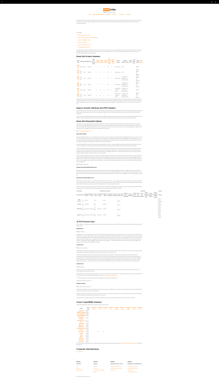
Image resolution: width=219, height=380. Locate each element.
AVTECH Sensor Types (82, 42)
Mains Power (81, 326)
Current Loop (81, 331)
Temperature (81, 310)
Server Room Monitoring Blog (98, 370)
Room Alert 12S (78, 78)
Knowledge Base (79, 370)
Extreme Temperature (81, 315)
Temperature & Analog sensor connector (129, 343)
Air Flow (81, 333)
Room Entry (81, 338)
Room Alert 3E (78, 67)
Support (128, 14)
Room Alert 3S (78, 72)
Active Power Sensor (81, 328)
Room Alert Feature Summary (84, 35)
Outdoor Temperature (81, 312)
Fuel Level (81, 340)
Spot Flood (81, 323)
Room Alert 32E (78, 90)
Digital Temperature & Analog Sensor (109, 275)
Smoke (81, 335)
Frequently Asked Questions (83, 47)
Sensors (108, 14)
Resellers (95, 371)
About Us (114, 14)
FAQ (77, 366)
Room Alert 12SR (78, 84)
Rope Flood (81, 325)
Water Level (81, 341)
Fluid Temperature (81, 314)
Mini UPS (81, 329)
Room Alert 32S (78, 95)
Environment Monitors (98, 14)
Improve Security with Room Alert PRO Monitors (88, 37)
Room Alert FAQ (79, 351)
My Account (95, 368)
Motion (81, 336)
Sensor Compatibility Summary (84, 44)
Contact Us (121, 14)
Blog (90, 14)
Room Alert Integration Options (84, 40)
